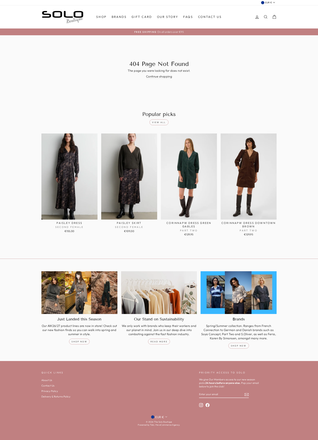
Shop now (238, 345)
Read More (159, 341)
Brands (119, 17)
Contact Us (210, 17)
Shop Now (79, 341)
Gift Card (142, 17)
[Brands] (239, 292)
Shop (101, 17)
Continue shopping (159, 76)
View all (159, 122)
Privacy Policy (49, 391)
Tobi (152, 424)
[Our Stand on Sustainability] (159, 292)
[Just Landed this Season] (79, 292)
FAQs (188, 17)
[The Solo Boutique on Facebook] (208, 405)
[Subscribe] (246, 394)
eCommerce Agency (169, 424)
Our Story (167, 17)
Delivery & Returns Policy (55, 396)
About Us (46, 380)
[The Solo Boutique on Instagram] (201, 405)
